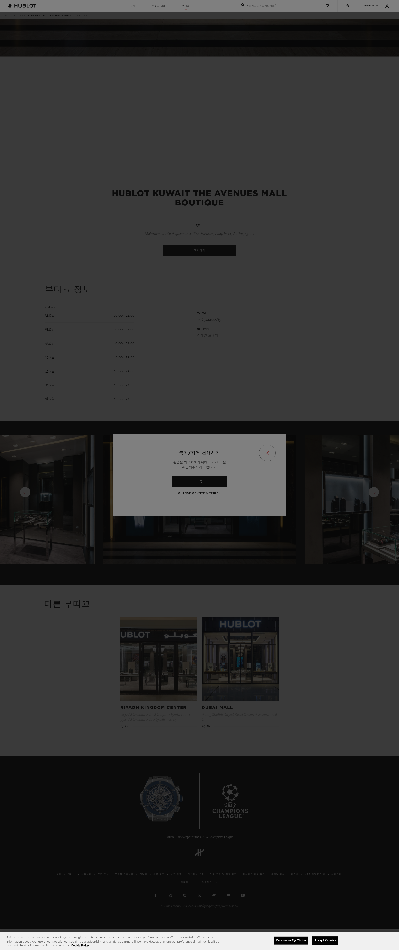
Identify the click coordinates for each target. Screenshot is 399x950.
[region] (199, 941)
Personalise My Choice (291, 940)
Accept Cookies (325, 940)
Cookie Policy (80, 945)
